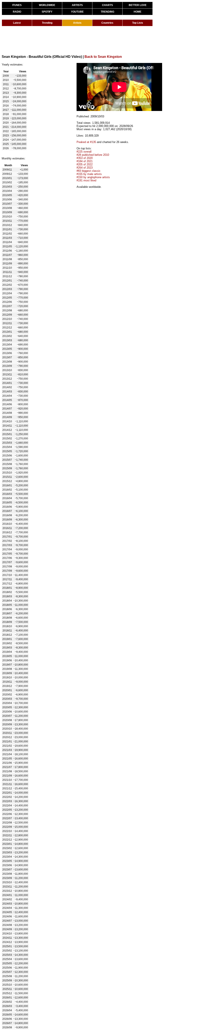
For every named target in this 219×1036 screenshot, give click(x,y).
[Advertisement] (79, 40)
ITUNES (17, 5)
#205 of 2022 (85, 164)
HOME (137, 11)
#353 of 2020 (85, 158)
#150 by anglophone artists (93, 177)
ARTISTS (77, 5)
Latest (17, 22)
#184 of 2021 (85, 161)
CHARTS (107, 5)
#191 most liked (86, 180)
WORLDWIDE (47, 5)
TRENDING (107, 11)
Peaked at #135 (86, 142)
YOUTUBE (77, 11)
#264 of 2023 (85, 167)
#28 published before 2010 (93, 154)
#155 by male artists (89, 174)
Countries (107, 22)
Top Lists (137, 22)
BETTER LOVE (137, 5)
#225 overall (84, 151)
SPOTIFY (47, 11)
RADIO (17, 11)
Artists (77, 22)
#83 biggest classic (89, 170)
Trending (47, 22)
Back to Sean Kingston (103, 56)
